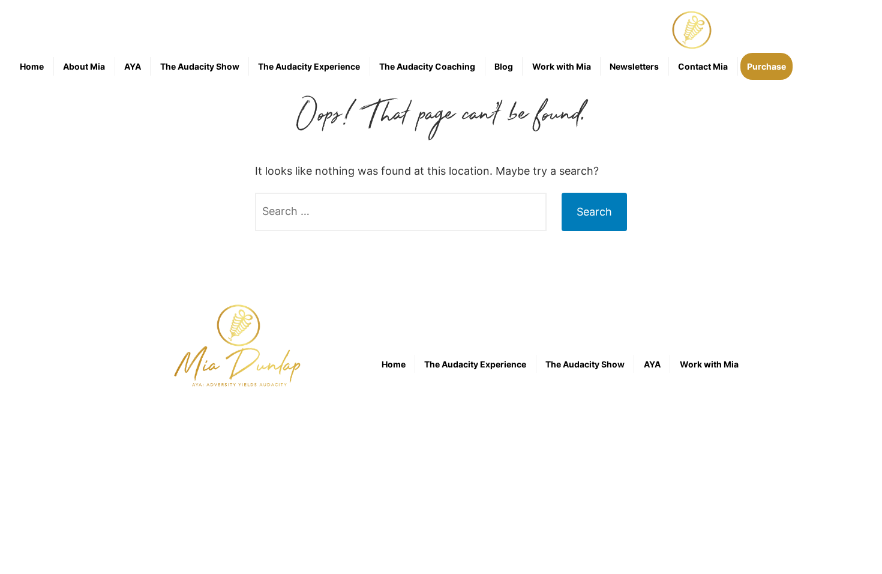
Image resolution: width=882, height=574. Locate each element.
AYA (132, 66)
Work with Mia (561, 66)
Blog (503, 66)
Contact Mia (703, 66)
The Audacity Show (199, 66)
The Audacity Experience (309, 66)
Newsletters (634, 66)
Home (32, 66)
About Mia (84, 66)
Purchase (766, 66)
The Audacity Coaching (427, 66)
